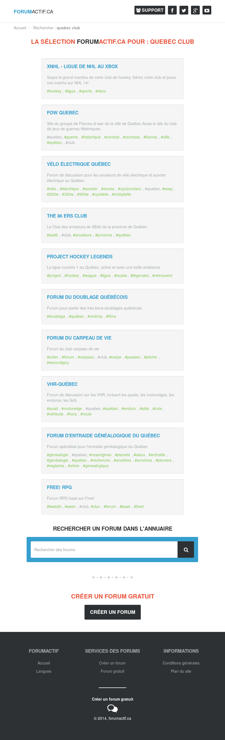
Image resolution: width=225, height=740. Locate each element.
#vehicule (55, 414)
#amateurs (82, 235)
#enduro (129, 408)
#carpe (115, 357)
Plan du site (181, 671)
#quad (52, 408)
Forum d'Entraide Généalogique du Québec (103, 435)
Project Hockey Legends (80, 256)
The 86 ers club (67, 215)
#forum (68, 357)
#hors (72, 414)
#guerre (71, 137)
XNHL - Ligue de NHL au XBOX (82, 66)
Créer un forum (112, 611)
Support (152, 10)
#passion (132, 357)
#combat (111, 137)
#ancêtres (122, 460)
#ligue (70, 91)
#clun (95, 506)
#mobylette (121, 194)
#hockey (54, 91)
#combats (131, 137)
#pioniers (163, 460)
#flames (150, 137)
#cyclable (100, 194)
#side (144, 408)
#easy (167, 188)
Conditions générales (181, 663)
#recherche (100, 460)
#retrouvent (162, 275)
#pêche (150, 357)
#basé (125, 506)
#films (111, 316)
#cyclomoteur (129, 188)
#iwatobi (54, 506)
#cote (157, 408)
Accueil (44, 663)
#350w (68, 194)
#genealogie (57, 454)
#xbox (100, 91)
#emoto (107, 188)
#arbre (73, 465)
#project (54, 275)
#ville (165, 137)
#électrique (69, 188)
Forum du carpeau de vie (79, 337)
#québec (54, 142)
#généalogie (57, 460)
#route (86, 414)
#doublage (56, 316)
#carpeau (86, 357)
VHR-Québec (62, 384)
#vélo (51, 188)
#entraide (157, 454)
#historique (91, 137)
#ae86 (52, 235)
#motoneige (71, 408)
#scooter (90, 188)
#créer (52, 357)
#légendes (140, 275)
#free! (139, 506)
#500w (83, 194)
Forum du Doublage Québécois (87, 297)
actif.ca (33, 11)
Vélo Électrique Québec (79, 164)
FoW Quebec (62, 112)
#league (90, 275)
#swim (70, 506)
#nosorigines (100, 454)
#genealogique (96, 465)
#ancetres (143, 460)
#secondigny (58, 362)
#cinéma (95, 316)
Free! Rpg (59, 487)
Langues (43, 671)
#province (103, 235)
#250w (52, 194)
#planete (122, 454)
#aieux (139, 454)
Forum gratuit (112, 671)
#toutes (120, 275)
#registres (55, 465)
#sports (85, 91)
